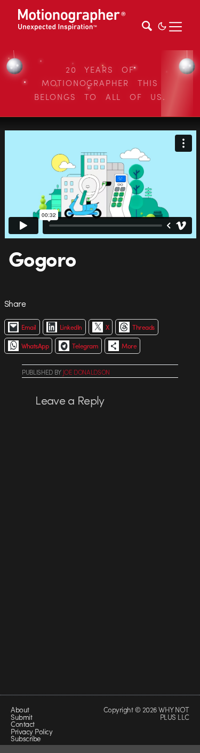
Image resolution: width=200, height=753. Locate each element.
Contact (22, 723)
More (129, 346)
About (20, 709)
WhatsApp (35, 346)
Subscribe (25, 738)
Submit (21, 716)
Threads (143, 327)
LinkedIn (71, 327)
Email (28, 327)
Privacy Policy (31, 731)
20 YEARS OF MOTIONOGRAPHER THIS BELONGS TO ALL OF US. (100, 83)
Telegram (85, 346)
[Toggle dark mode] (162, 25)
